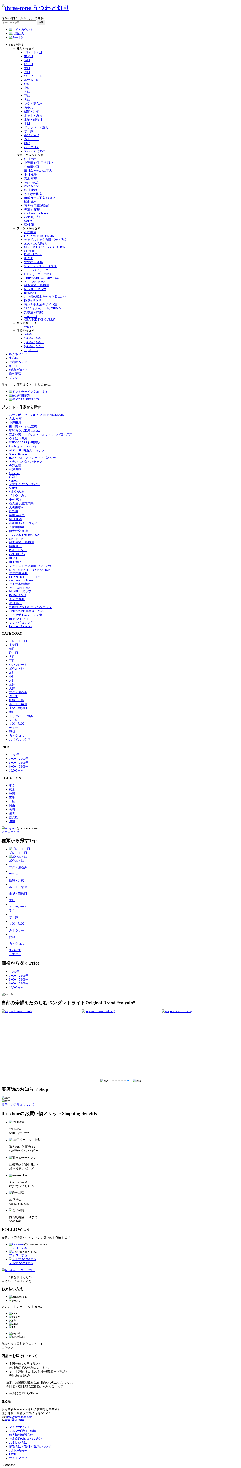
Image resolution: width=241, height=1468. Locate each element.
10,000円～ (31, 350)
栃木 (12, 789)
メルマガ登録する (21, 1263)
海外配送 (15, 373)
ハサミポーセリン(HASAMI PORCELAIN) (37, 414)
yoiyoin (28, 326)
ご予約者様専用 (19, 584)
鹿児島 (13, 817)
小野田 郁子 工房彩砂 (38, 162)
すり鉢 (28, 131)
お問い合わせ (18, 369)
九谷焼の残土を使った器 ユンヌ (45, 296)
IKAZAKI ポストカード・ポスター (32, 457)
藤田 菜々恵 (17, 515)
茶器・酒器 (31, 135)
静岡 (12, 793)
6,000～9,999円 (34, 346)
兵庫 (12, 801)
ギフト (13, 366)
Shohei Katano (18, 454)
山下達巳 (15, 562)
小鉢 (27, 87)
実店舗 (13, 358)
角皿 (27, 60)
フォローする (11, 831)
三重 (12, 797)
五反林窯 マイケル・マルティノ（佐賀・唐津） (42, 434)
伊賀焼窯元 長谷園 (36, 285)
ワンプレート (33, 76)
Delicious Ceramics (20, 626)
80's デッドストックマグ (40, 266)
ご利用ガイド (18, 362)
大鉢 (27, 99)
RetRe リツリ (32, 300)
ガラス (28, 107)
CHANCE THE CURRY (39, 319)
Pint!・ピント (33, 254)
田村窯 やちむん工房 (38, 170)
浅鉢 (27, 84)
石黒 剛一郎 (32, 217)
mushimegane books (36, 213)
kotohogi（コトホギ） (38, 274)
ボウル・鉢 (31, 80)
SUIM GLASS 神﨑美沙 (24, 442)
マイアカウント (19, 1427)
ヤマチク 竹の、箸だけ (24, 484)
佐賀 (12, 813)
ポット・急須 (33, 115)
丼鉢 (27, 91)
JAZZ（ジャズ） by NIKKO (42, 308)
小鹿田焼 (30, 232)
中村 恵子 (30, 174)
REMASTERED (34, 293)
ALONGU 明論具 (35, 243)
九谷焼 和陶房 (33, 312)
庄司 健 (29, 224)
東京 (12, 785)
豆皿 (27, 72)
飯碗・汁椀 (31, 111)
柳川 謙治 (30, 190)
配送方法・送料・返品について (30, 1446)
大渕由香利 (16, 507)
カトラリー (31, 139)
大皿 (27, 68)
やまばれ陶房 (33, 194)
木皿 (27, 123)
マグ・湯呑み (33, 103)
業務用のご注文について (18, 1104)
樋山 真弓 (30, 201)
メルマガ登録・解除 (22, 1430)
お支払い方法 (18, 1442)
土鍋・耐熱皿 (33, 119)
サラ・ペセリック (36, 270)
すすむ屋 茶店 (33, 262)
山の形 (28, 258)
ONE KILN (31, 186)
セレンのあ (31, 182)
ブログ (13, 377)
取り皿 (28, 64)
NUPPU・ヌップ (35, 289)
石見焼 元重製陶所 (36, 205)
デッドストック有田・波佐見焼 (45, 239)
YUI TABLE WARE (37, 281)
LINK (12, 1454)
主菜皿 (28, 56)
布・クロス (31, 147)
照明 (27, 143)
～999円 (29, 334)
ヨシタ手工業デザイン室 (40, 304)
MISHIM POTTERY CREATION (45, 247)
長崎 (12, 809)
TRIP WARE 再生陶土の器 (41, 278)
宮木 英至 (30, 178)
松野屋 (13, 511)
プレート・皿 (33, 52)
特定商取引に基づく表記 (25, 1438)
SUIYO (29, 220)
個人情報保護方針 (21, 1434)
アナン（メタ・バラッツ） (27, 461)
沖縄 (12, 821)
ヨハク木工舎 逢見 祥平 (25, 535)
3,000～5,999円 (34, 342)
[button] (104, 1080)
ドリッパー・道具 (36, 127)
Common (29, 250)
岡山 (12, 805)
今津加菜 (15, 465)
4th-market (30, 316)
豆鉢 (27, 95)
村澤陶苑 (15, 469)
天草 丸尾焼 (32, 209)
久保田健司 (31, 166)
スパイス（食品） (36, 151)
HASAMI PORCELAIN (39, 236)
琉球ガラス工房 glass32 (39, 197)
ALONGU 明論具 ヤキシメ (27, 450)
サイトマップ (18, 1458)
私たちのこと (18, 354)
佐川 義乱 (30, 159)
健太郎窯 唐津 (18, 531)
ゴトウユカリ (18, 495)
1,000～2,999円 (34, 338)
